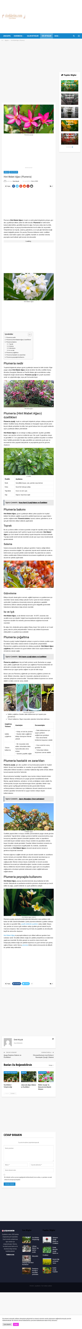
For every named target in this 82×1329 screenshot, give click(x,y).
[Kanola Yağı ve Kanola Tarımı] (47, 1261)
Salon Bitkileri (32, 36)
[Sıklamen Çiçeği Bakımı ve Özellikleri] (47, 1240)
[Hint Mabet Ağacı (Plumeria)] (69, 139)
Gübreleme (12, 348)
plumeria (25, 945)
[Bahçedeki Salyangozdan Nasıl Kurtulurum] (26, 1258)
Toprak (11, 344)
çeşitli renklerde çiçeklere (29, 924)
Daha (56, 36)
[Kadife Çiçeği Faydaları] (47, 1270)
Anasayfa (7, 36)
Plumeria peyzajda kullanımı (15, 357)
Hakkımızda (18, 36)
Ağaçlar (6, 172)
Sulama (11, 346)
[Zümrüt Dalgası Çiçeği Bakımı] (69, 125)
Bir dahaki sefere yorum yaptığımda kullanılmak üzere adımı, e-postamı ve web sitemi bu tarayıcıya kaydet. (28, 1178)
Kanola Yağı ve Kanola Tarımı (56, 1261)
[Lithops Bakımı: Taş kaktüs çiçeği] (26, 1248)
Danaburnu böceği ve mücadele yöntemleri (35, 1271)
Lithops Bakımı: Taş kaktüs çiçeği (35, 1249)
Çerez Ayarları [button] (7, 1324)
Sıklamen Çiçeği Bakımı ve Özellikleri (55, 1240)
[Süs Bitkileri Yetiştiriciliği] (11, 1076)
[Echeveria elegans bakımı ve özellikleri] (69, 99)
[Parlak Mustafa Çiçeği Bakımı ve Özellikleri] (47, 1250)
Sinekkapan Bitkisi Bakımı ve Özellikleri (69, 108)
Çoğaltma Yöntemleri (10, 1072)
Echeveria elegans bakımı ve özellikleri (69, 95)
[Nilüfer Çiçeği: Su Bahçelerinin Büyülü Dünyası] (46, 1076)
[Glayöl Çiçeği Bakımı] (69, 86)
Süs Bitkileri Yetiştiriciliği (35, 1238)
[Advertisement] (54, 17)
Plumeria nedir (11, 337)
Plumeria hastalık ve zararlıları (16, 355)
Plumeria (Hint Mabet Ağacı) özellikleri (18, 339)
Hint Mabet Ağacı (9, 935)
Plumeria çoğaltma (12, 352)
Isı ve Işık (11, 350)
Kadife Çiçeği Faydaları (55, 1270)
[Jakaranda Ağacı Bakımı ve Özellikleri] (28, 1076)
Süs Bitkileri (46, 36)
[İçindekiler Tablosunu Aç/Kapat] (28, 334)
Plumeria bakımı (11, 342)
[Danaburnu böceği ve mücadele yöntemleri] (26, 1271)
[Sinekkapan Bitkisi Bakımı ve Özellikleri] (69, 112)
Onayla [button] (16, 1324)
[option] (69, 113)
